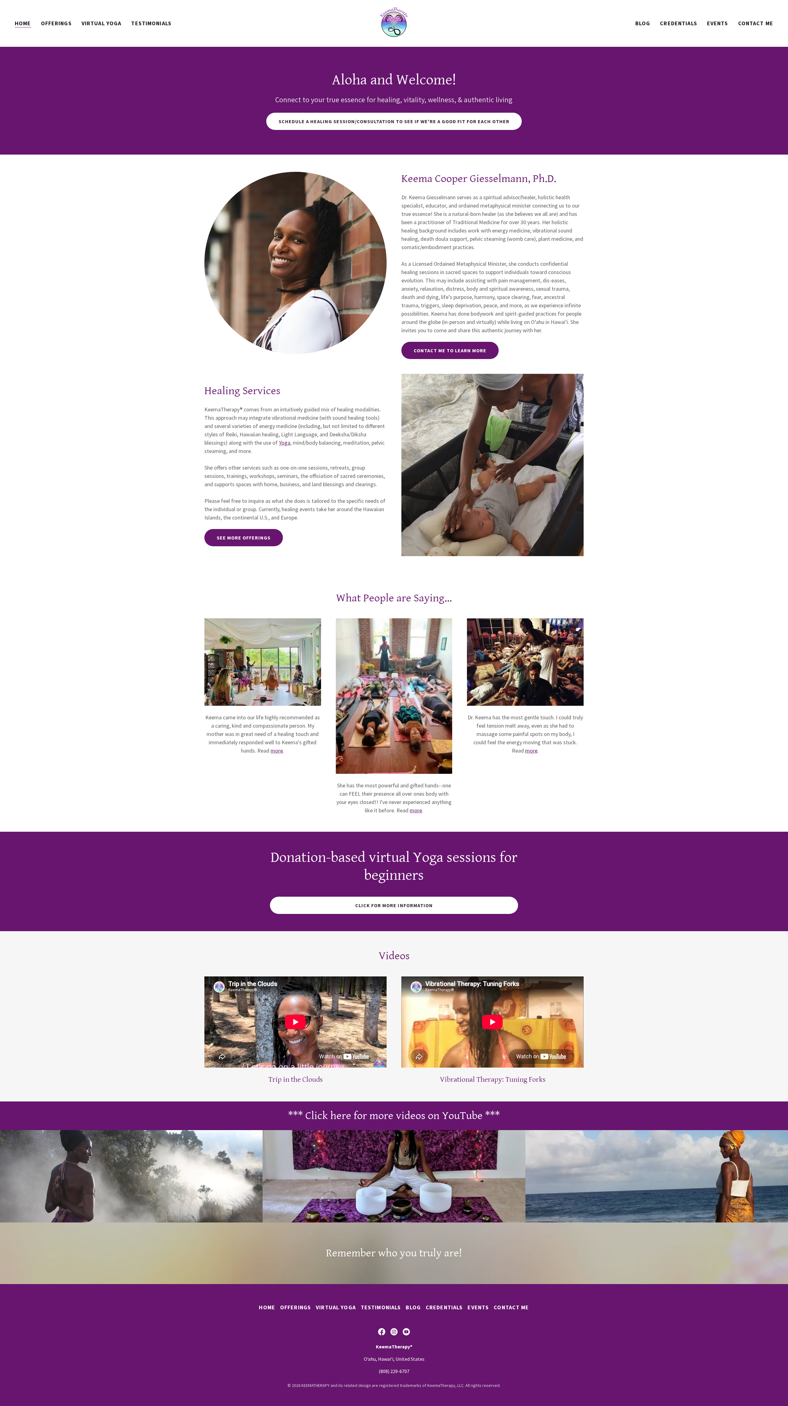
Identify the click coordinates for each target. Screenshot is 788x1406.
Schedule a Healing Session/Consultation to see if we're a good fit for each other (394, 121)
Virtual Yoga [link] (102, 23)
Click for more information (393, 905)
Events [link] (717, 23)
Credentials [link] (678, 23)
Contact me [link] (755, 23)
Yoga (284, 442)
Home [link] (23, 23)
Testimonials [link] (151, 23)
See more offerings (244, 538)
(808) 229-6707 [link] (394, 1371)
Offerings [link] (56, 23)
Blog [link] (642, 23)
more (277, 750)
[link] (394, 22)
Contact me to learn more (450, 350)
